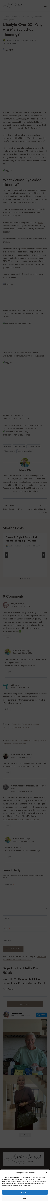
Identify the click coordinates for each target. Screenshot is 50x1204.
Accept (25, 1192)
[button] (46, 1172)
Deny (25, 1198)
